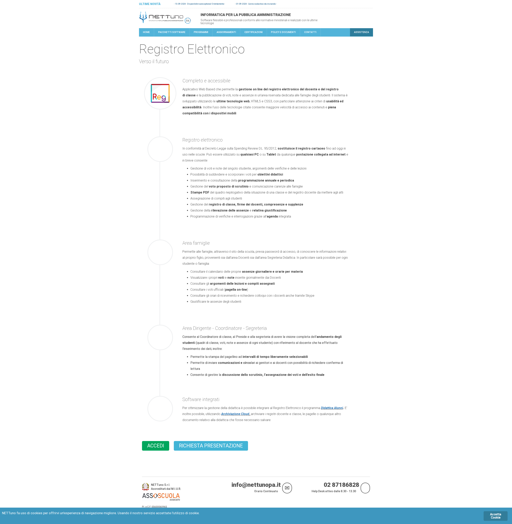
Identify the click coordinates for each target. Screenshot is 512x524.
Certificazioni (253, 32)
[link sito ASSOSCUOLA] (162, 498)
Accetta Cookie (495, 515)
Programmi (201, 32)
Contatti (310, 32)
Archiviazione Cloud (235, 414)
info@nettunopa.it (257, 486)
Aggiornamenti (226, 32)
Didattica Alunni (332, 408)
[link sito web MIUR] (146, 488)
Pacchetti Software (171, 32)
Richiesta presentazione (211, 446)
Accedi (155, 446)
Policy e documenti (283, 32)
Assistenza (361, 32)
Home (146, 32)
